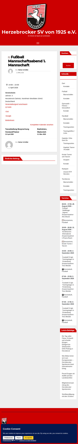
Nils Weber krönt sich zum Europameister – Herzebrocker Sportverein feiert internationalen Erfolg (68, 362)
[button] (71, 43)
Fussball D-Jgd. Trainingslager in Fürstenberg (68, 259)
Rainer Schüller (23, 70)
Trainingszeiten (68, 127)
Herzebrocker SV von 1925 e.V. (39, 32)
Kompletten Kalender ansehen (41, 125)
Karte (8, 107)
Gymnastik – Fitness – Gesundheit (66, 106)
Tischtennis (66, 179)
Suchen (64, 53)
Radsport (65, 169)
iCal (7, 111)
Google (8, 116)
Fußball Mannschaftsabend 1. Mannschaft (26, 61)
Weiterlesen (9, 120)
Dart (63, 83)
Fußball (64, 91)
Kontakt (66, 111)
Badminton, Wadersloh (42, 131)
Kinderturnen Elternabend (66, 233)
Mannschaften (68, 94)
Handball (65, 116)
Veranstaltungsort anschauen (16, 104)
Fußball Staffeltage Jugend (66, 210)
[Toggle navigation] (37, 43)
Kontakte (66, 86)
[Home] (2, 43)
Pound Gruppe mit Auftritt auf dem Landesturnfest (68, 376)
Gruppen (66, 160)
